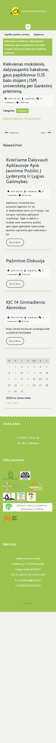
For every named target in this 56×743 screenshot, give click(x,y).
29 (9, 391)
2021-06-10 (16, 191)
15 (9, 379)
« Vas (9, 403)
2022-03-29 (16, 317)
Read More (16, 242)
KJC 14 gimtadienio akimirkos (25, 304)
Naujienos (39, 34)
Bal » (16, 403)
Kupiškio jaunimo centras (16, 34)
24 (21, 385)
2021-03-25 (13, 98)
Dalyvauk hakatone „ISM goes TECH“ (22, 118)
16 (15, 379)
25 (28, 385)
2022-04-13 (16, 270)
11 (28, 373)
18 (28, 379)
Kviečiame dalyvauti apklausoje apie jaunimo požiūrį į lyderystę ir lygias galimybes (27, 170)
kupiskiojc (29, 98)
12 (34, 373)
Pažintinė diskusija (25, 261)
